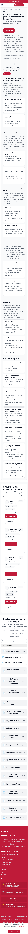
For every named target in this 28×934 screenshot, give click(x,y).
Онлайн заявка (19, 4)
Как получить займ (6, 862)
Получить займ (10, 516)
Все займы (4, 874)
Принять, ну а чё (14, 931)
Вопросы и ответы (6, 864)
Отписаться (9, 30)
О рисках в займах (6, 872)
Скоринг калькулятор (7, 859)
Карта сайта (4, 867)
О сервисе (4, 869)
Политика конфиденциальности (16, 926)
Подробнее (9, 521)
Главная (3, 857)
